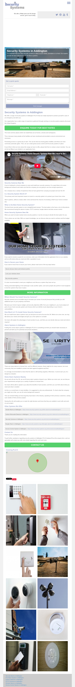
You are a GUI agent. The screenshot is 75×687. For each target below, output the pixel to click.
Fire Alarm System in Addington (15, 677)
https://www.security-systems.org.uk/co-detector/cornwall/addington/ (49, 414)
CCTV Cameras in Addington (14, 681)
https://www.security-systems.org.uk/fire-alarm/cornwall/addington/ (41, 409)
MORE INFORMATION (37, 292)
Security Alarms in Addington (14, 676)
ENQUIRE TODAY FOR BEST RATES (37, 128)
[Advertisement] (37, 33)
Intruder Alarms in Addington (14, 683)
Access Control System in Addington (16, 685)
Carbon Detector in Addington (14, 679)
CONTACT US (37, 445)
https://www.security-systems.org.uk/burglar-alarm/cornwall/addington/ (42, 424)
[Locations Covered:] (5, 2)
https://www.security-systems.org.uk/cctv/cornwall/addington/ (42, 419)
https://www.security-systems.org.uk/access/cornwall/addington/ (46, 428)
